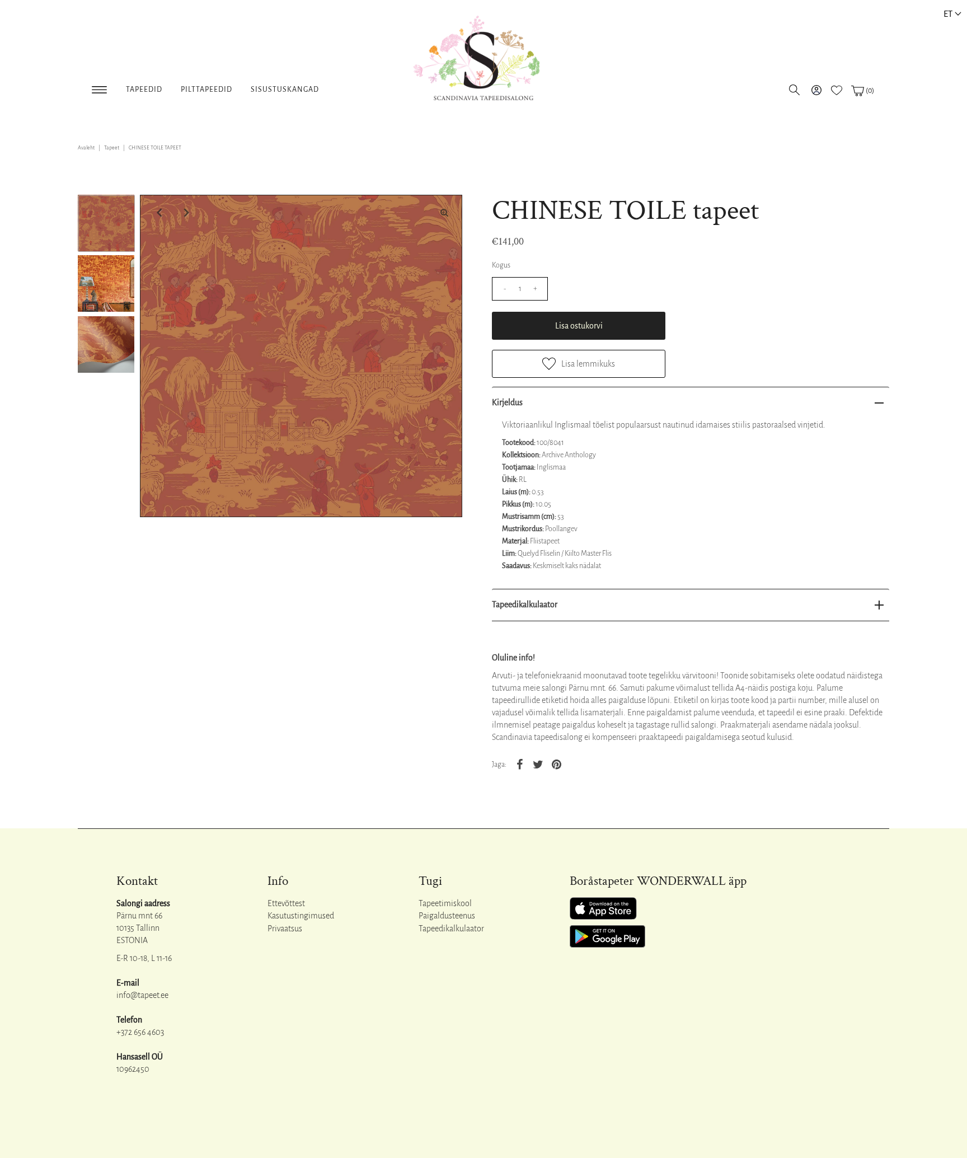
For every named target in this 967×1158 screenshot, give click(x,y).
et (947, 13)
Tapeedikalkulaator (524, 604)
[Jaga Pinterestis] (556, 764)
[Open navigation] (99, 87)
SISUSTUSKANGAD (285, 89)
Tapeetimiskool (445, 903)
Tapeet (111, 148)
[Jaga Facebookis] (519, 764)
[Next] (185, 212)
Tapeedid (144, 89)
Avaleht (86, 148)
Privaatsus (284, 928)
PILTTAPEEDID (206, 89)
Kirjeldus (507, 402)
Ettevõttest (286, 903)
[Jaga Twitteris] (537, 764)
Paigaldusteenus (447, 915)
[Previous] (157, 212)
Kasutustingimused (300, 915)
